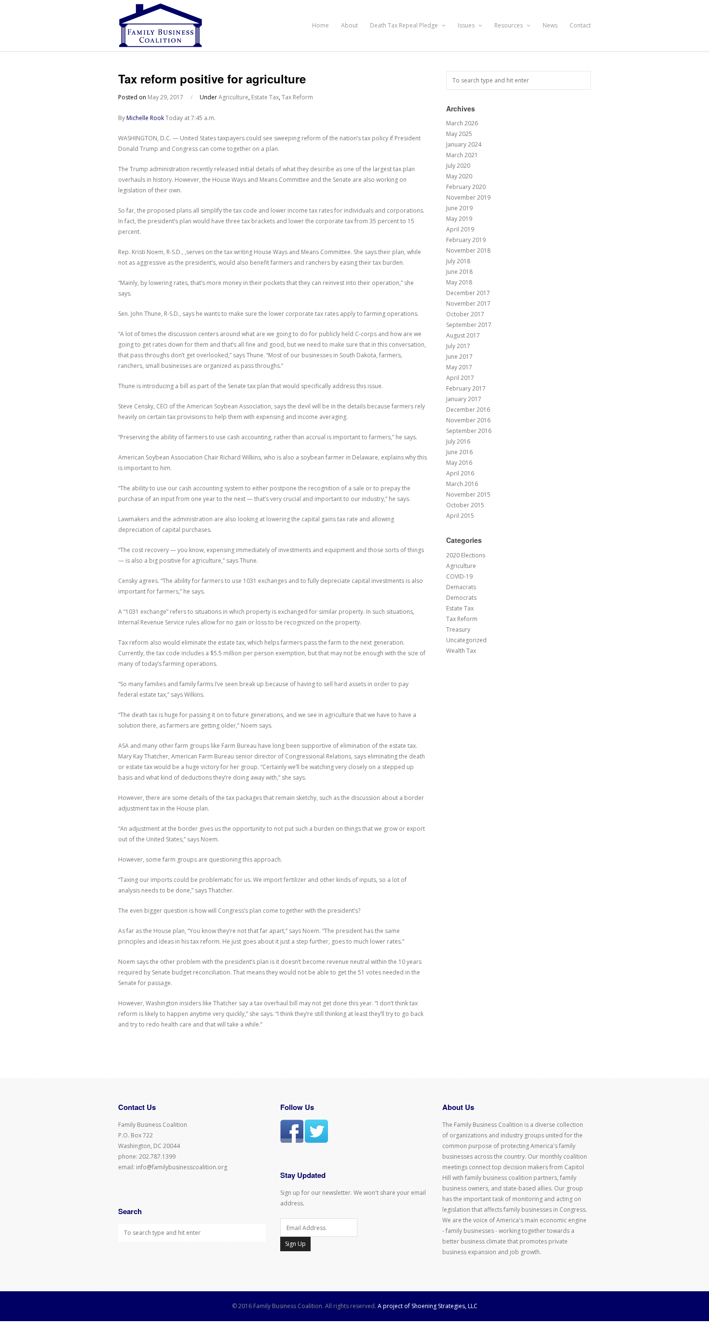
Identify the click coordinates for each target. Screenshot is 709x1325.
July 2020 (458, 166)
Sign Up (295, 1244)
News (550, 25)
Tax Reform (297, 97)
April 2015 (460, 516)
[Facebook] (291, 1140)
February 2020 (466, 187)
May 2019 (459, 219)
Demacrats (461, 587)
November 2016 (468, 420)
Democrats (461, 598)
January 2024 (463, 144)
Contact (580, 25)
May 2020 (459, 176)
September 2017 (468, 325)
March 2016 (462, 484)
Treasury (458, 629)
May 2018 (459, 282)
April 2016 (460, 473)
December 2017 (468, 293)
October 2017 (465, 314)
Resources (509, 25)
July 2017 (458, 346)
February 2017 (466, 388)
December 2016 (468, 410)
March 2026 (462, 123)
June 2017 (459, 356)
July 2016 (458, 441)
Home (320, 25)
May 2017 (459, 367)
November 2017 (468, 303)
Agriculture (233, 97)
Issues (467, 25)
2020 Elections (465, 555)
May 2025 (459, 134)
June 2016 (459, 452)
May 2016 (459, 463)
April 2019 (460, 229)
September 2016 (468, 431)
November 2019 (468, 197)
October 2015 (465, 505)
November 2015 (468, 494)
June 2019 (459, 208)
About (349, 25)
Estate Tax (265, 97)
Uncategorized (466, 640)
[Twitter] (316, 1140)
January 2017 (463, 399)
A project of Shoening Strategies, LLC (427, 1306)
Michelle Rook (145, 118)
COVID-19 (459, 576)
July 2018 (458, 261)
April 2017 (460, 378)
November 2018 (468, 250)
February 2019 (466, 240)
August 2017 (463, 335)
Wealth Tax (461, 651)
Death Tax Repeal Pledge (404, 25)
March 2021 (462, 155)
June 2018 (459, 272)
